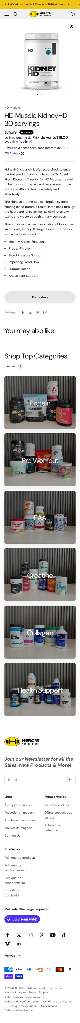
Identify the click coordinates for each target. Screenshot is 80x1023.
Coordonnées (49, 1006)
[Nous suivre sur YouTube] (53, 935)
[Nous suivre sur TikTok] (64, 935)
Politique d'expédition (19, 858)
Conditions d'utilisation (12, 892)
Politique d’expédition (23, 1006)
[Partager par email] (45, 312)
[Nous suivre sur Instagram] (30, 935)
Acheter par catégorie (53, 827)
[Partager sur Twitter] (30, 312)
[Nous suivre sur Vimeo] (7, 944)
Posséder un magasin (19, 813)
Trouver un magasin (18, 828)
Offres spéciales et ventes (58, 815)
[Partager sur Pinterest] (38, 312)
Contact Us (12, 835)
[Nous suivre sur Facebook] (7, 935)
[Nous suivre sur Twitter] (19, 935)
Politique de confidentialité (14, 880)
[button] (40, 139)
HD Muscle (12, 108)
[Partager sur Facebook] (22, 312)
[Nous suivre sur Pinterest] (41, 935)
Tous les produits (56, 805)
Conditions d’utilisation (57, 1001)
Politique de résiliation (18, 1010)
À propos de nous (17, 805)
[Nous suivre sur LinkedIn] (19, 944)
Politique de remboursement (15, 867)
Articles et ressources (20, 820)
